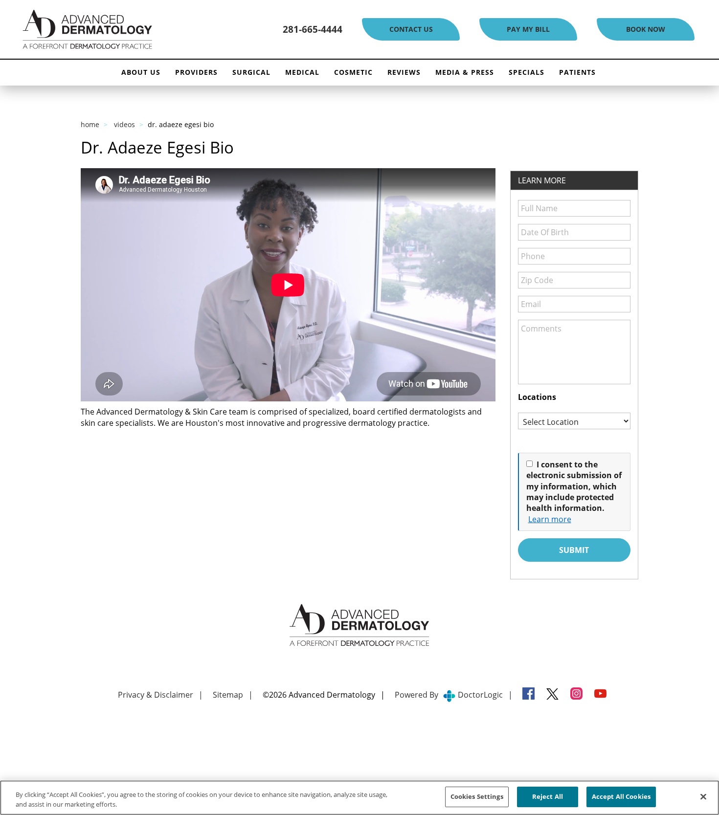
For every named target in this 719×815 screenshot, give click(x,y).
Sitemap (228, 694)
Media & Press (464, 72)
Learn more (549, 519)
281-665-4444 (312, 29)
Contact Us (411, 29)
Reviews (404, 72)
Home (90, 124)
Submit (574, 550)
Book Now (645, 29)
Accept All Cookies (621, 796)
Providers (196, 72)
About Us (140, 72)
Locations (537, 397)
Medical (302, 72)
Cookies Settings (476, 796)
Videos (124, 124)
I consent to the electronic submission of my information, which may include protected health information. (574, 486)
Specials (526, 72)
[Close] (703, 796)
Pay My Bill (528, 29)
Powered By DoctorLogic (449, 694)
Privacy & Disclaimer (155, 694)
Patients (577, 72)
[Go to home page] (122, 29)
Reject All (547, 796)
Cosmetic (353, 72)
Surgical (251, 72)
